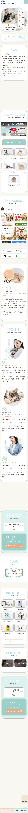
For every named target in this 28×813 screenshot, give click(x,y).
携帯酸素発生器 (20, 633)
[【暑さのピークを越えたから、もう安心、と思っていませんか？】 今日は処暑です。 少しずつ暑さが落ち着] (7, 233)
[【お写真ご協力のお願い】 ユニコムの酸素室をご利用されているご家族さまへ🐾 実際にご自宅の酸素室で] (7, 219)
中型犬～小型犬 (19, 158)
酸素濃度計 (7, 633)
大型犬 (4, 158)
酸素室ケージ (20, 621)
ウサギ (17, 172)
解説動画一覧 (11, 142)
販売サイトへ (14, 641)
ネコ (3, 172)
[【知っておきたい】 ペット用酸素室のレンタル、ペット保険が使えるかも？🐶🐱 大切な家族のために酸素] (20, 219)
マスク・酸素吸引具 (7, 621)
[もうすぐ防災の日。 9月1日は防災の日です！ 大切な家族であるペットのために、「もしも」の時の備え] (20, 233)
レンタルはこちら (6, 810)
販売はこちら (19, 810)
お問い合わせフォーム (12, 546)
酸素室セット (7, 609)
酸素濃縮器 (20, 609)
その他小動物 (12, 185)
